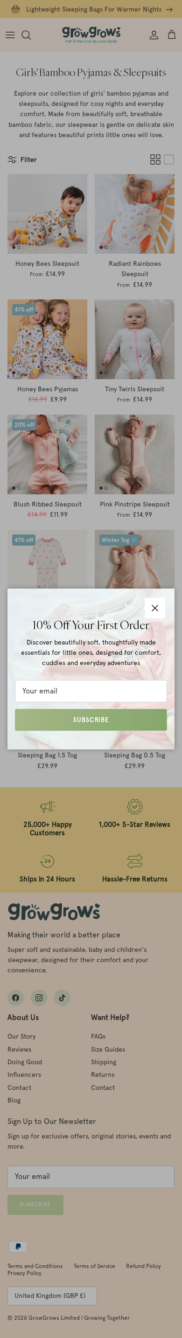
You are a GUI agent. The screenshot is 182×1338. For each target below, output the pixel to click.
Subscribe (90, 719)
